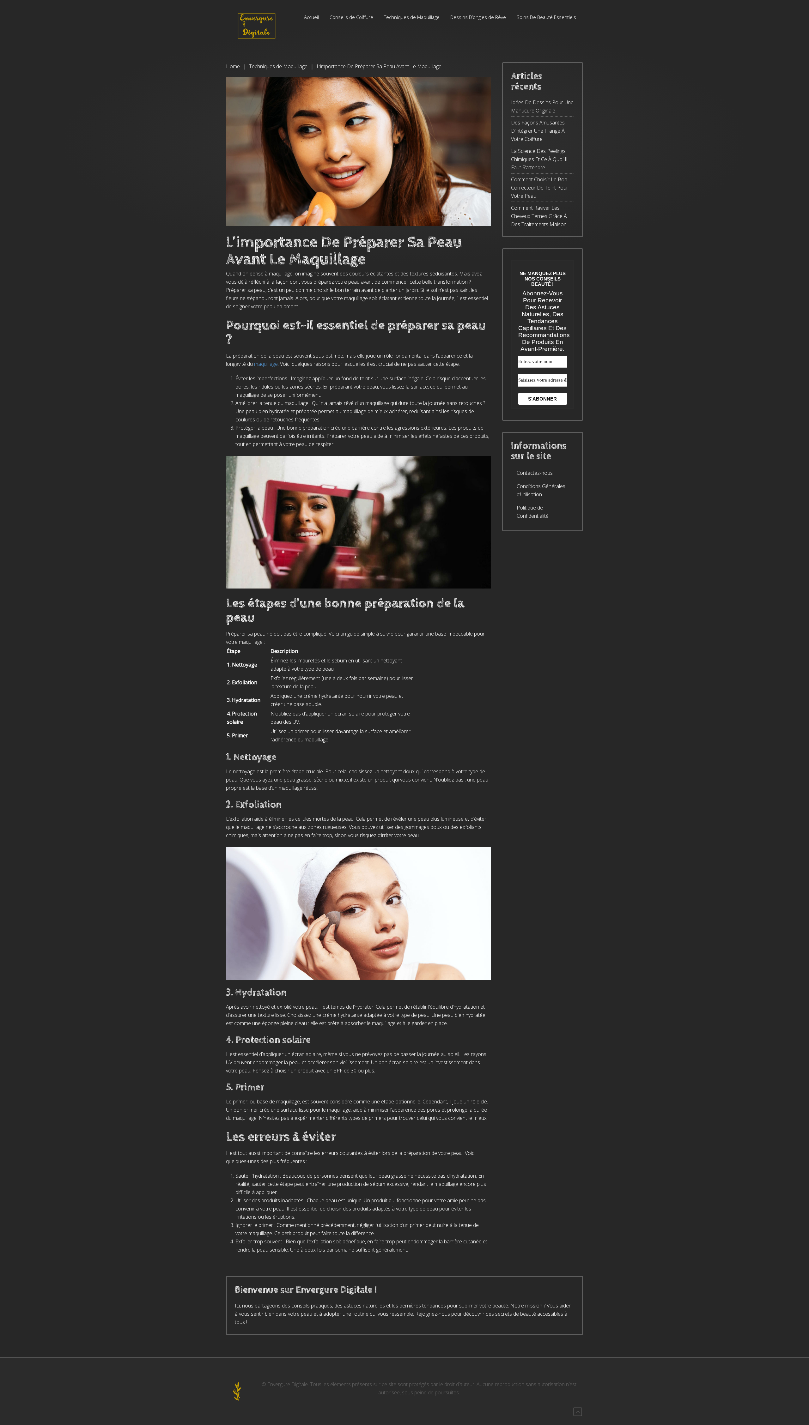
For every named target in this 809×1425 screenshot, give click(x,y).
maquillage (266, 363)
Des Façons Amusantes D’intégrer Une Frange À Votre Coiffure (538, 130)
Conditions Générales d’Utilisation (541, 490)
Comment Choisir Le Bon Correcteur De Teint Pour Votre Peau (539, 187)
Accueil (311, 17)
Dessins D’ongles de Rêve (478, 17)
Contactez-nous (535, 472)
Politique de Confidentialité (533, 511)
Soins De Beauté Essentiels (546, 17)
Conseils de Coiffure (351, 17)
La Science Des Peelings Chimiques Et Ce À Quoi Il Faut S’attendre (539, 159)
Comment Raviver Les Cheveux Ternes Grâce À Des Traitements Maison (539, 216)
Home (233, 66)
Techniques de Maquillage (412, 17)
